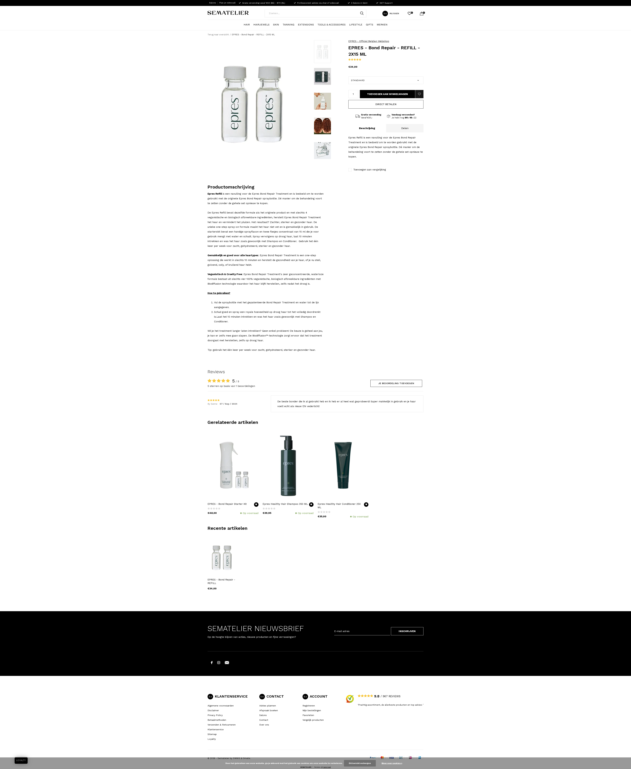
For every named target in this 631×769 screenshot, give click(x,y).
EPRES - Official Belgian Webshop (368, 41)
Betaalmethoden (217, 720)
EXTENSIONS (306, 24)
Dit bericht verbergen (360, 763)
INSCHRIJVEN (407, 631)
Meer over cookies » (392, 763)
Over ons (264, 724)
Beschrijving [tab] (367, 128)
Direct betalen (385, 104)
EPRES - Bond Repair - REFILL (221, 581)
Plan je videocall (227, 3)
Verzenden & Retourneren (222, 724)
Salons (212, 3)
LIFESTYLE (355, 24)
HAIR (247, 24)
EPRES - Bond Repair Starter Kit (227, 503)
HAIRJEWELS (261, 24)
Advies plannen (267, 705)
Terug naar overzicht (218, 34)
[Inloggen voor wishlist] (419, 94)
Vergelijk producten (313, 720)
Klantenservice (216, 729)
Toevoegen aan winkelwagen (387, 94)
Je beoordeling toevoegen (396, 383)
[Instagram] (218, 662)
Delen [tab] (405, 128)
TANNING (288, 24)
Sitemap (212, 734)
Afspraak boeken (268, 710)
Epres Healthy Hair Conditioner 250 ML (339, 505)
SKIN (276, 24)
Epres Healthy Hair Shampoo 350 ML (285, 503)
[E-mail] (227, 662)
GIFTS (369, 24)
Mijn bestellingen (312, 710)
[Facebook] (212, 662)
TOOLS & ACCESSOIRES (331, 24)
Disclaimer (213, 710)
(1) (363, 59)
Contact (263, 720)
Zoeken (361, 13)
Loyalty (212, 739)
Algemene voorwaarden (221, 705)
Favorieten (308, 715)
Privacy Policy (215, 715)
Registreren (309, 705)
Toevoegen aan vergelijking (369, 169)
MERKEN (382, 24)
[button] (322, 51)
